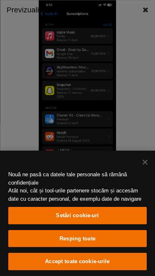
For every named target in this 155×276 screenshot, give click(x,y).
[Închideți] (145, 162)
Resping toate (77, 238)
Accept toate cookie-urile (77, 261)
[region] (77, 213)
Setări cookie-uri (77, 215)
